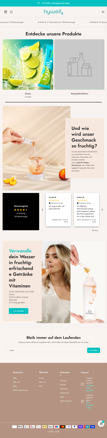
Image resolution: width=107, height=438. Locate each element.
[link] (79, 70)
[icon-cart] (5, 11)
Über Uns (16, 382)
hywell (57, 431)
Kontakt (63, 384)
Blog (15, 386)
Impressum (64, 389)
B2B (40, 386)
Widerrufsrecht (66, 401)
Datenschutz (64, 393)
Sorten (41, 378)
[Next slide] (102, 71)
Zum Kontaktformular (90, 405)
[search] (11, 11)
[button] (43, 210)
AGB (62, 397)
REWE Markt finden (20, 390)
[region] (72, 209)
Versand (63, 380)
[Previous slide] (5, 71)
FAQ (14, 378)
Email (12, 350)
